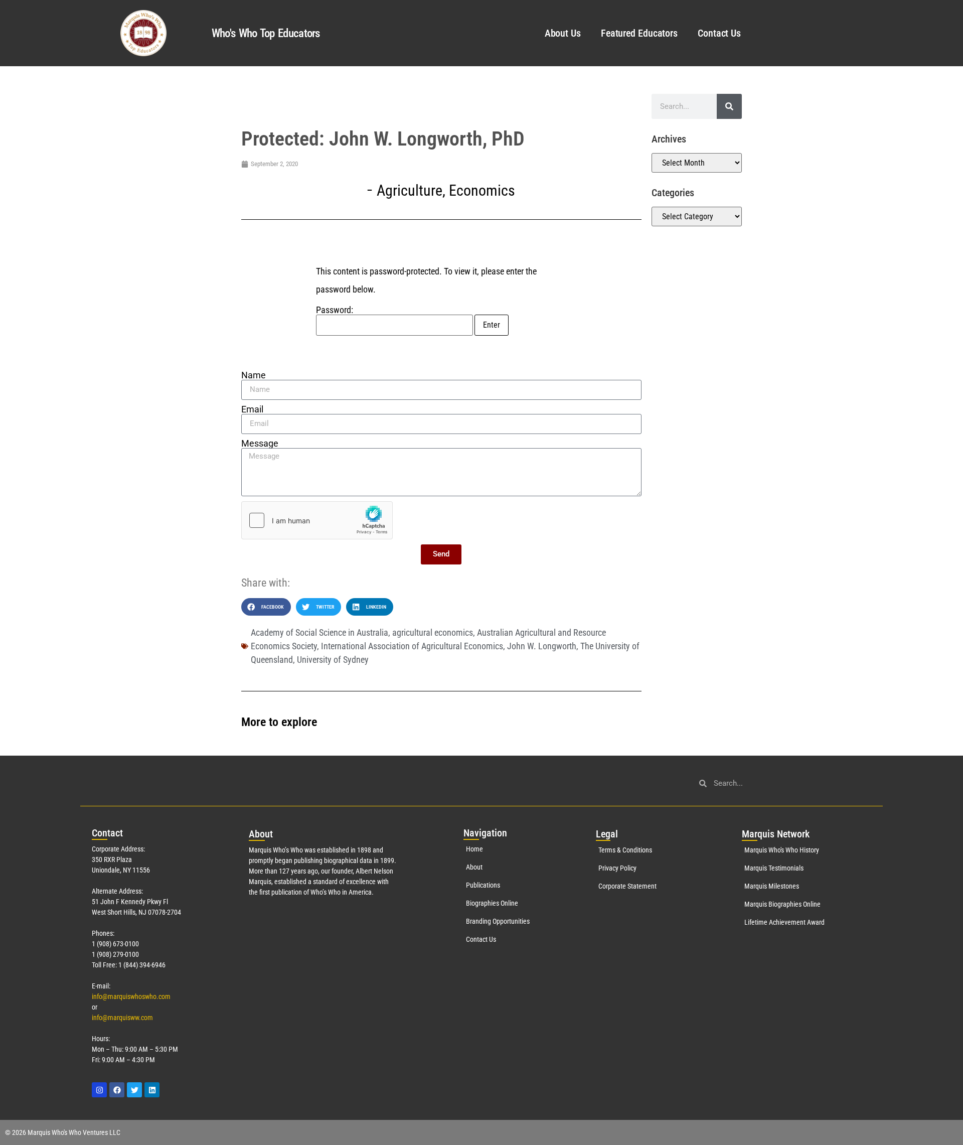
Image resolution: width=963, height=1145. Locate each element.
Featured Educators (639, 33)
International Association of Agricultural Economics (412, 646)
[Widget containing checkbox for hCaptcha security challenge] (317, 520)
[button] (266, 607)
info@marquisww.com (122, 1018)
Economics (482, 190)
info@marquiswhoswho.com (131, 996)
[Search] (729, 106)
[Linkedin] (151, 1089)
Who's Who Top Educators (266, 33)
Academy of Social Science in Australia (319, 632)
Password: (334, 310)
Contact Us (719, 33)
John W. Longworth (541, 646)
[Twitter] (134, 1089)
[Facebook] (116, 1089)
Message (259, 443)
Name (253, 375)
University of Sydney (333, 659)
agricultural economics (432, 632)
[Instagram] (99, 1089)
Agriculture (409, 190)
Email (252, 409)
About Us (563, 33)
